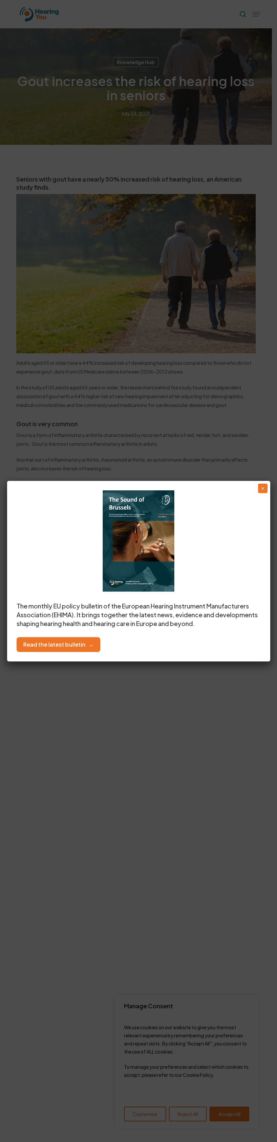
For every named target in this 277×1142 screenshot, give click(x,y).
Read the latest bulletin (54, 644)
